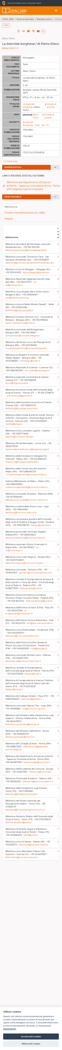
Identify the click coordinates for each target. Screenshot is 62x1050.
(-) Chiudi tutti (10, 161)
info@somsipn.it (39, 648)
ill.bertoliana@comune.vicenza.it (21, 857)
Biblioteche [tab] (11, 206)
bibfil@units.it (31, 835)
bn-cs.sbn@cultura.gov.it (37, 370)
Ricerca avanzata (25, 19)
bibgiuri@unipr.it (33, 673)
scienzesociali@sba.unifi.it (19, 395)
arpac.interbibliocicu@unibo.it (20, 323)
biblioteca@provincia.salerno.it (38, 781)
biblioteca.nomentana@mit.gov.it (22, 724)
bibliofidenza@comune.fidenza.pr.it (23, 661)
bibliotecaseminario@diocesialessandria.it (26, 250)
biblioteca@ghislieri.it (31, 699)
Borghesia (28, 122)
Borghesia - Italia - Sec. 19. (36, 125)
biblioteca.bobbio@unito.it (18, 822)
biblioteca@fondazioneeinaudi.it (21, 794)
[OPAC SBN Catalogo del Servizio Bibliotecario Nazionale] (6, 10)
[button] (23, 31)
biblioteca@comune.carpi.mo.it (21, 512)
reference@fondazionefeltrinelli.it (22, 462)
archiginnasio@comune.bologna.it (22, 335)
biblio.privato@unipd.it (31, 588)
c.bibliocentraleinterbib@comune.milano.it (26, 487)
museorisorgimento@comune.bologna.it (26, 348)
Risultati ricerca (44, 19)
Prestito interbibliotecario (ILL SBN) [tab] (25, 212)
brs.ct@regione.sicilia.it (16, 383)
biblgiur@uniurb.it (14, 689)
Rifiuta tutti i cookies (31, 1044)
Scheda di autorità (51, 105)
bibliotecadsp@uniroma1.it (37, 762)
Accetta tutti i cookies (31, 1036)
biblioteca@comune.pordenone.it (22, 636)
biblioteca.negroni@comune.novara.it (24, 563)
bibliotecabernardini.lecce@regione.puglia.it (27, 449)
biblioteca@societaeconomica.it (21, 408)
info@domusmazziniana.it (40, 623)
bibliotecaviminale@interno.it (20, 737)
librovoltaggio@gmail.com (36, 272)
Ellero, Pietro (36, 116)
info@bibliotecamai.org (17, 297)
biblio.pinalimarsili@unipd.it (39, 601)
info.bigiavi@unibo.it (30, 361)
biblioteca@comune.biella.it (19, 310)
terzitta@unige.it (13, 424)
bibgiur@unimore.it (41, 525)
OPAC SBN (8, 19)
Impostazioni (9, 1029)
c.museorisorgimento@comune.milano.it (26, 474)
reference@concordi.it (40, 772)
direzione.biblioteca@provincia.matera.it (25, 537)
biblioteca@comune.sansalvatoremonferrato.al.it (29, 262)
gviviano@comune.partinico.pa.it (35, 572)
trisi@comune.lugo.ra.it (33, 708)
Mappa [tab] (9, 218)
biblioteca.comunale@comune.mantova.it (26, 500)
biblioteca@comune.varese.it (33, 844)
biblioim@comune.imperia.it (19, 436)
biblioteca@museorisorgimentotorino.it (25, 809)
